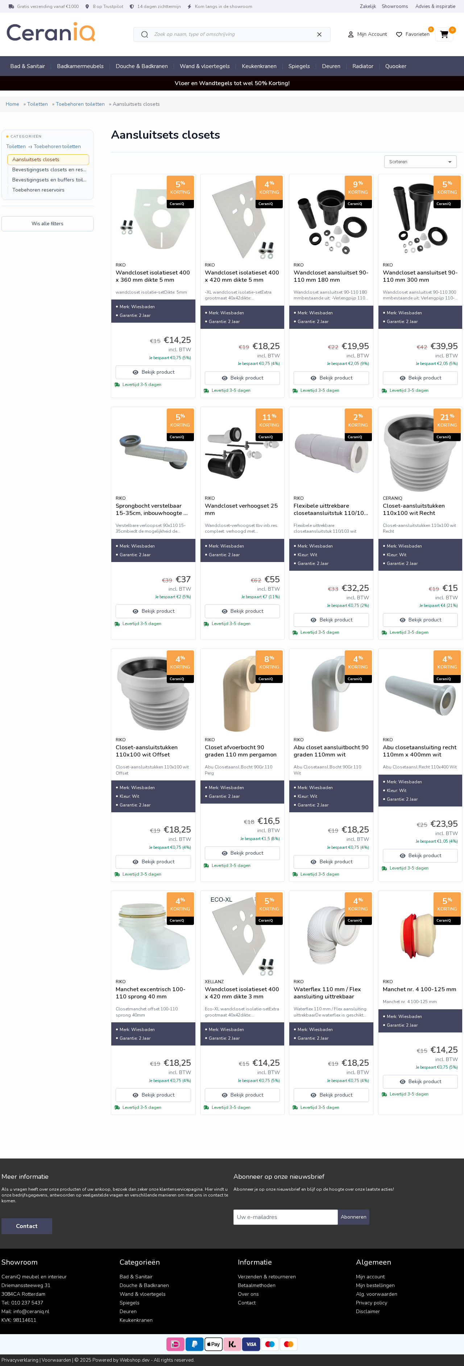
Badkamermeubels (80, 66)
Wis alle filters (47, 224)
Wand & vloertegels (205, 66)
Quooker (395, 66)
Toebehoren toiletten (57, 146)
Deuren (331, 66)
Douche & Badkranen (142, 66)
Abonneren (353, 1217)
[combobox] (420, 161)
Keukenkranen (259, 66)
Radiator (362, 66)
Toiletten (16, 146)
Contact (27, 1226)
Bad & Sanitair (27, 66)
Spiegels (299, 66)
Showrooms (395, 6)
